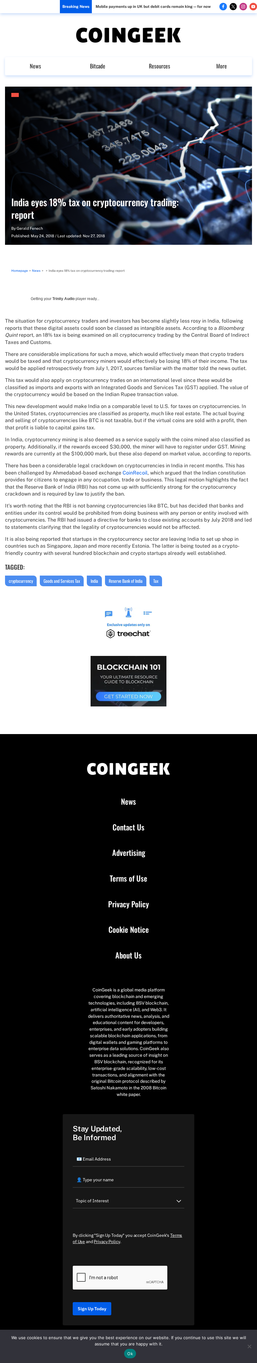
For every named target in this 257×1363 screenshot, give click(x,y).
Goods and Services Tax (62, 580)
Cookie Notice (128, 929)
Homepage (19, 270)
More (221, 66)
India (94, 580)
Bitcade (97, 66)
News (35, 66)
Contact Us (128, 827)
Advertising (128, 852)
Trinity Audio (63, 299)
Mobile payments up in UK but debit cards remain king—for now (153, 6)
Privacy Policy (128, 904)
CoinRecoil (135, 473)
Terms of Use (128, 878)
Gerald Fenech (30, 228)
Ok (130, 1353)
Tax (155, 580)
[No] (249, 1346)
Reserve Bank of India (126, 580)
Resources (159, 66)
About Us (128, 955)
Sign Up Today (92, 1309)
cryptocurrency (21, 580)
